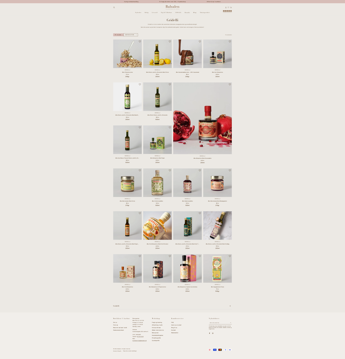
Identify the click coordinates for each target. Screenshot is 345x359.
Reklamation (174, 332)
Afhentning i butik (157, 325)
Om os (115, 322)
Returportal (155, 332)
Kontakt (173, 330)
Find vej (115, 325)
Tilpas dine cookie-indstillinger (130, 350)
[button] (114, 7)
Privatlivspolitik (156, 338)
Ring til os (174, 327)
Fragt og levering (157, 322)
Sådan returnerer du (158, 330)
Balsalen (119, 348)
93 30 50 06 (140, 336)
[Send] (231, 322)
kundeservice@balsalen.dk (140, 340)
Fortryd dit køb (156, 327)
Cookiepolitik (155, 340)
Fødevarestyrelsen (118, 330)
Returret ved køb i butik (120, 327)
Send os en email (176, 325)
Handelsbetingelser (157, 335)
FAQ (172, 322)
